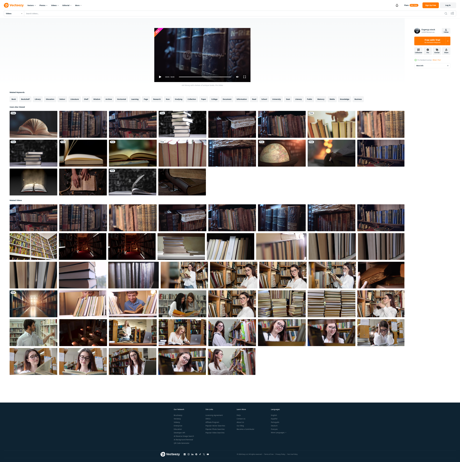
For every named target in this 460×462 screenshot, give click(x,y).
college (214, 99)
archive (109, 99)
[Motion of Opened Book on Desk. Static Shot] (33, 124)
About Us (240, 422)
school (264, 99)
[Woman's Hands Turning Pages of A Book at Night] (331, 153)
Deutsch (274, 426)
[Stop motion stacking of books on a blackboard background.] (182, 124)
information (242, 99)
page (146, 99)
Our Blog (240, 426)
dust (288, 99)
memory (320, 99)
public (309, 99)
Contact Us (241, 419)
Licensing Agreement (214, 415)
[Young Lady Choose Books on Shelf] (331, 124)
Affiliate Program (212, 422)
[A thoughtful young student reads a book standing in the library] (33, 361)
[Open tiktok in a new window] (200, 454)
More (77, 5)
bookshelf (25, 99)
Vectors (30, 5)
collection (192, 99)
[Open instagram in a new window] (189, 454)
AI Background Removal (183, 439)
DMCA (208, 419)
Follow (446, 32)
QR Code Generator (181, 443)
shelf (86, 99)
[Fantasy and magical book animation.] (33, 182)
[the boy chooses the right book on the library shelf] (83, 303)
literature (74, 99)
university (276, 99)
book (14, 99)
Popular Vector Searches (215, 426)
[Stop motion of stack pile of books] (33, 153)
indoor (62, 99)
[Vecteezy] (14, 5)
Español (274, 419)
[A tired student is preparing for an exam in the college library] (380, 332)
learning (135, 99)
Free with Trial (432, 40)
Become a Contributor (245, 429)
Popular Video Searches (215, 432)
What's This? (437, 60)
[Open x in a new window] (204, 454)
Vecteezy (177, 419)
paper (203, 99)
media (332, 99)
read (254, 99)
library (38, 99)
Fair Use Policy (292, 454)
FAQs (239, 415)
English (274, 415)
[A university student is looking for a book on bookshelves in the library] (331, 332)
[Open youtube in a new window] (208, 454)
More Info (419, 66)
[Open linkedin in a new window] (192, 454)
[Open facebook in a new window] (185, 454)
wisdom (96, 99)
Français (274, 429)
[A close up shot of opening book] (133, 153)
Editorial (65, 5)
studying (178, 99)
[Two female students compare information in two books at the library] (182, 303)
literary (298, 99)
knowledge (344, 99)
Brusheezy (178, 415)
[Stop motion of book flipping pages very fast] (132, 182)
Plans (406, 5)
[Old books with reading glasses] (182, 182)
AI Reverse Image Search (184, 436)
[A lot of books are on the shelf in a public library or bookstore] (181, 246)
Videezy (177, 422)
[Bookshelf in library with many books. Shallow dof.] (33, 246)
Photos (42, 5)
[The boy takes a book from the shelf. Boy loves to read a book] (133, 303)
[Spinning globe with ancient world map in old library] (282, 153)
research (157, 99)
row (168, 99)
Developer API (179, 432)
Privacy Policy (280, 454)
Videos (54, 5)
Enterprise (178, 426)
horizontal (121, 99)
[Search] (445, 13)
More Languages (278, 433)
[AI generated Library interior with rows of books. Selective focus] (33, 303)
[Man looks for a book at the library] (33, 332)
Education (178, 429)
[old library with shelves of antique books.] (83, 124)
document (227, 99)
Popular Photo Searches (215, 429)
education (50, 99)
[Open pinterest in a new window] (196, 454)
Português (275, 422)
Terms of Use (268, 454)
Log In (448, 5)
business (358, 99)
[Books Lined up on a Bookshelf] (182, 153)
